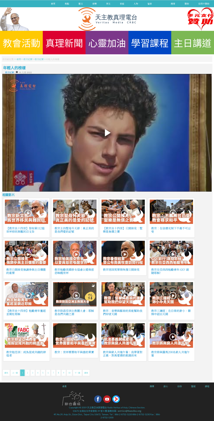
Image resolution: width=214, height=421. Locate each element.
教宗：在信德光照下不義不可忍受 (171, 229)
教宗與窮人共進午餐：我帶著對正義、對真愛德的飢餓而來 (122, 353)
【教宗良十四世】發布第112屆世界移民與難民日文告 (25, 229)
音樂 (94, 3)
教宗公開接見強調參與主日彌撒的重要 (26, 271)
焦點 (67, 3)
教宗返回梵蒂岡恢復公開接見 (121, 269)
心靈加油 (107, 42)
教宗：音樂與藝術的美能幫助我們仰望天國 (122, 312)
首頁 (53, 3)
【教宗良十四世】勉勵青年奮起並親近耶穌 (26, 312)
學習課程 (150, 42)
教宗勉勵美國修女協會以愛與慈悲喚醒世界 (74, 271)
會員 (64, 386)
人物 (136, 3)
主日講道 (192, 42)
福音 (149, 3)
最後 (86, 372)
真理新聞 (64, 42)
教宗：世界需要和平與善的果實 (74, 352)
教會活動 (21, 42)
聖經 (193, 386)
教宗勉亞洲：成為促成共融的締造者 (26, 353)
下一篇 (77, 372)
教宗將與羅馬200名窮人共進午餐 (170, 353)
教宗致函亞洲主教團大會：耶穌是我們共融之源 (74, 312)
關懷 (152, 386)
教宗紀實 (27, 59)
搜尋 (173, 3)
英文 (108, 3)
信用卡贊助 (203, 3)
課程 (207, 386)
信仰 (179, 386)
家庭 (122, 3)
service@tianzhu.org (129, 410)
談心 (166, 386)
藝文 (80, 3)
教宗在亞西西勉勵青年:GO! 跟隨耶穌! (170, 271)
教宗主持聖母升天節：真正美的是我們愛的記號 (74, 229)
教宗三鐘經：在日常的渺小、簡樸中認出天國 (171, 312)
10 (69, 372)
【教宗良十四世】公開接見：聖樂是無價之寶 (122, 229)
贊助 (187, 3)
